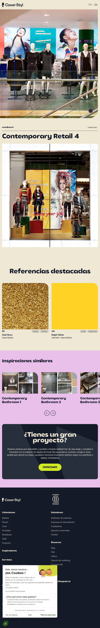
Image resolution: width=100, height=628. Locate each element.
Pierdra (5, 522)
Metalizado (7, 534)
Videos (54, 556)
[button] (5, 623)
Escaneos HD (57, 564)
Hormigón (6, 530)
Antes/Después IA (61, 582)
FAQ (53, 552)
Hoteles (54, 534)
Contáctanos (50, 467)
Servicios (7, 560)
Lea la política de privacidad (15, 591)
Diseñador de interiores (61, 518)
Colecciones (8, 513)
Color (4, 526)
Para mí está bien (48, 615)
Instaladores (56, 526)
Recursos (56, 543)
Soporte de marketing (60, 560)
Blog (53, 548)
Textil (4, 539)
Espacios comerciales (60, 530)
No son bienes (12, 615)
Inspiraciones (9, 551)
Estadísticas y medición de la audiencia (21, 604)
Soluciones (57, 513)
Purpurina (6, 543)
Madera (5, 518)
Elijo (30, 615)
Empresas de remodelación (63, 522)
